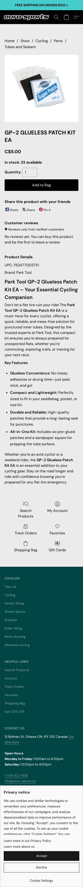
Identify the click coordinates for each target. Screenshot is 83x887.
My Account (57, 510)
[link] (41, 878)
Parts (58, 40)
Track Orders (26, 533)
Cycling (42, 40)
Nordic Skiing (14, 603)
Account (11, 678)
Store (25, 40)
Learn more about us (19, 846)
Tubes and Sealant (20, 46)
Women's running (17, 645)
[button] (27, 17)
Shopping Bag (25, 550)
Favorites (57, 533)
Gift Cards (57, 550)
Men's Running (15, 637)
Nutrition (11, 620)
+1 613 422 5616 (16, 775)
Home (10, 40)
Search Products (25, 513)
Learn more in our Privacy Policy (27, 841)
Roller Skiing (13, 628)
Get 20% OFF (14, 712)
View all (10, 587)
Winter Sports (15, 612)
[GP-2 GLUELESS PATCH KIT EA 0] (41, 88)
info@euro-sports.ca (20, 781)
